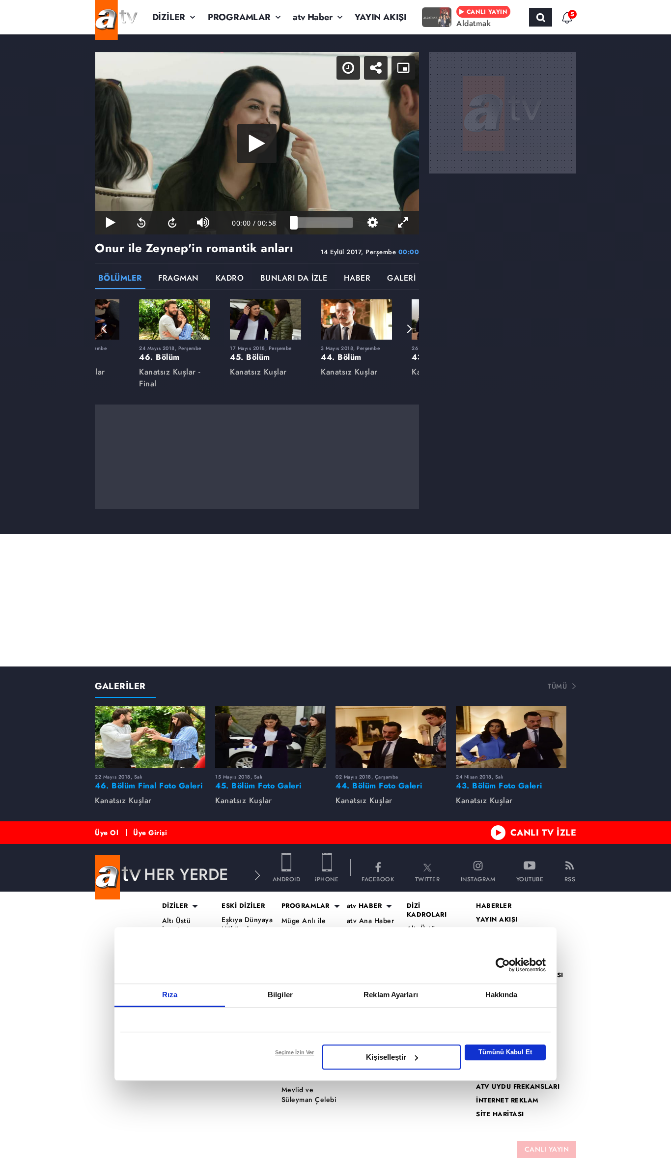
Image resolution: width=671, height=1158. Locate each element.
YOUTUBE (530, 878)
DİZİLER (169, 17)
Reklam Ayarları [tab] (390, 994)
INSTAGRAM (478, 878)
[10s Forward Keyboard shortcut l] (172, 222)
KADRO (230, 279)
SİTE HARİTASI (500, 1114)
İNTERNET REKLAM (507, 1100)
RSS (570, 878)
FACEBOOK (378, 878)
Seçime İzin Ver (294, 1052)
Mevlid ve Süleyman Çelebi (309, 1094)
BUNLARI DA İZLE (294, 279)
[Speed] (348, 68)
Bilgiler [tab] (280, 994)
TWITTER (427, 878)
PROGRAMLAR (239, 17)
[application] (257, 143)
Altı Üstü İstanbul (176, 925)
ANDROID (287, 878)
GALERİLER (120, 686)
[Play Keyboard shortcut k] (110, 222)
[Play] (257, 143)
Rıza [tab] (169, 994)
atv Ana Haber (370, 921)
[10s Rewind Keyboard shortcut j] (141, 222)
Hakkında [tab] (501, 994)
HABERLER (493, 905)
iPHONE (326, 878)
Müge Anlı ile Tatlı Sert (303, 925)
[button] (104, 329)
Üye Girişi (150, 832)
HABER (357, 279)
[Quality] (372, 222)
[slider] (323, 222)
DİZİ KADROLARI (427, 910)
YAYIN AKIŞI (381, 17)
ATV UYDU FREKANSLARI (517, 1086)
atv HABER (364, 905)
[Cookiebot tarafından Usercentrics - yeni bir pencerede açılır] (503, 964)
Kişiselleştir (386, 1057)
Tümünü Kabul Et (505, 1052)
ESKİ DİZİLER (243, 905)
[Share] (376, 68)
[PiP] (403, 68)
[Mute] (203, 222)
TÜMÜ (557, 686)
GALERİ (401, 279)
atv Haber (312, 17)
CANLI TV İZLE (543, 832)
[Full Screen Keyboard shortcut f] (403, 222)
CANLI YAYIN (547, 1149)
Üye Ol (106, 832)
